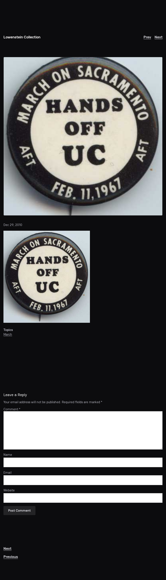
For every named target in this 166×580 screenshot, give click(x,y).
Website (9, 490)
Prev (147, 36)
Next (159, 36)
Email (7, 473)
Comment (11, 409)
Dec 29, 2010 (12, 225)
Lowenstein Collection (21, 36)
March (7, 334)
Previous (10, 556)
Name (7, 455)
